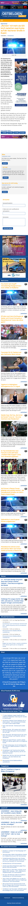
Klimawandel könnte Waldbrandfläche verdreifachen (12, 631)
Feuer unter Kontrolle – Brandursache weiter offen (14, 726)
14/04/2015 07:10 (6, 185)
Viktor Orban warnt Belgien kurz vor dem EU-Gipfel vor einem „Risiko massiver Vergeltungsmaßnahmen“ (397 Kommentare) (15, 880)
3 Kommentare (10, 35)
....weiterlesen (23, 313)
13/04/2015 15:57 (7, 169)
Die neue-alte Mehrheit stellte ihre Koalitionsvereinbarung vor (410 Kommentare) (14, 875)
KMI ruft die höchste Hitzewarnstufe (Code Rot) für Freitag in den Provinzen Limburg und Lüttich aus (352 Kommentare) (14, 885)
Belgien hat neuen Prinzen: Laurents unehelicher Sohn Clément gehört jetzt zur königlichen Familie (15, 645)
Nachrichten (4, 23)
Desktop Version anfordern (14, 903)
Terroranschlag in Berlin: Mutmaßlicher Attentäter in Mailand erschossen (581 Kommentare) (15, 855)
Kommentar (5, 217)
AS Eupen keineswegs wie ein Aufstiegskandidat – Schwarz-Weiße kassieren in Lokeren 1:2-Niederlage (15, 746)
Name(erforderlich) (7, 203)
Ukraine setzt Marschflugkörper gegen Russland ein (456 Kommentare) (14, 866)
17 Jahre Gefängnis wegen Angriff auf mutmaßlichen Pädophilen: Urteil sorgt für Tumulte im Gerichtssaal (15, 717)
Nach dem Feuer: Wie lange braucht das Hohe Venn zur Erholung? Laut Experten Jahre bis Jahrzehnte (15, 736)
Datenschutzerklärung (18, 897)
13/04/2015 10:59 (6, 156)
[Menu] (2, 20)
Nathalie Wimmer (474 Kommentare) (12, 863)
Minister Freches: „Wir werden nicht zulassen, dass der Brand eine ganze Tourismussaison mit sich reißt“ (14, 731)
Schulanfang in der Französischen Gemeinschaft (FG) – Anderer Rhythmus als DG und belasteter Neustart (15, 625)
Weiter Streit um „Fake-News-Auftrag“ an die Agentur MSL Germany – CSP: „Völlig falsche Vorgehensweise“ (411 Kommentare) (14, 871)
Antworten (5, 163)
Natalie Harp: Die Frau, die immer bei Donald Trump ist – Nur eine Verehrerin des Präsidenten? (14, 757)
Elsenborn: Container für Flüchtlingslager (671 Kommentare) (14, 851)
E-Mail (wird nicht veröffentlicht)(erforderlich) (11, 210)
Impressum (7, 897)
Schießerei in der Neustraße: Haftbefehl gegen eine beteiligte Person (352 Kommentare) (15, 889)
